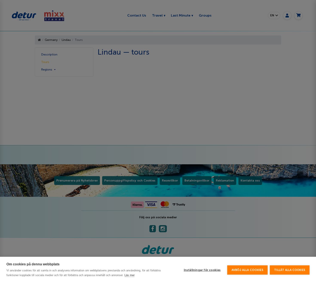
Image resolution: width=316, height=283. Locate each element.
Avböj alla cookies (248, 270)
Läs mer (129, 275)
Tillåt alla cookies (289, 270)
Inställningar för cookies (202, 270)
